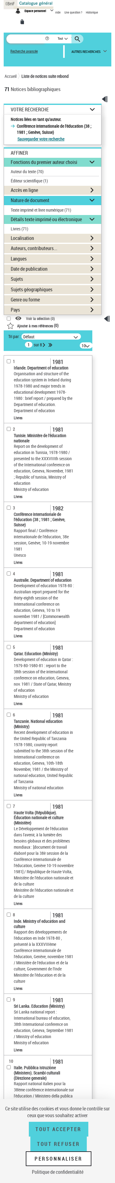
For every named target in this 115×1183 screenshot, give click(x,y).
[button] (48, 38)
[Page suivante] (44, 345)
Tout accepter (59, 1129)
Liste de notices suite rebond (45, 76)
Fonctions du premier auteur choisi (44, 162)
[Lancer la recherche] (78, 39)
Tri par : (14, 336)
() (38, 325)
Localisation (22, 238)
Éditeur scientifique (29, 181)
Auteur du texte (27, 171)
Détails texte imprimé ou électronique (46, 219)
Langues (19, 258)
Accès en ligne (24, 190)
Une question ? (73, 12)
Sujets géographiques (31, 289)
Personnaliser (58, 1158)
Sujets (17, 279)
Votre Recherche (30, 109)
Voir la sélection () (40, 318)
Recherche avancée (24, 51)
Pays (15, 309)
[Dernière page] (50, 345)
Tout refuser (58, 1144)
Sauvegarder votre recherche (40, 139)
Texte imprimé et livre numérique (41, 210)
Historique (92, 12)
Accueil (11, 76)
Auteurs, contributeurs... (34, 248)
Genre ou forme (25, 299)
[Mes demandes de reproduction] (23, 22)
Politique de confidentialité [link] (57, 1172)
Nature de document (30, 200)
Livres (19, 229)
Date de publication (29, 268)
